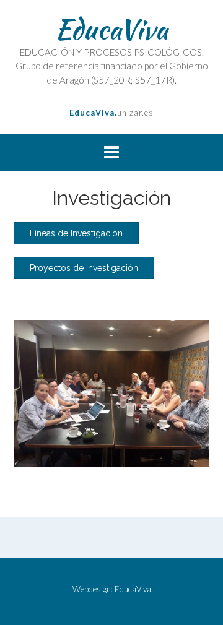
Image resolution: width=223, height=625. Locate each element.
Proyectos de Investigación (84, 268)
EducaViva (111, 29)
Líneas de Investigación (76, 233)
